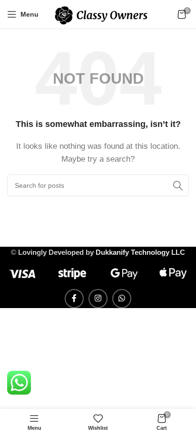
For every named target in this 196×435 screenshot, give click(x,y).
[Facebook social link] (74, 298)
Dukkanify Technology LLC (140, 252)
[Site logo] (100, 14)
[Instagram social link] (98, 298)
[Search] (178, 185)
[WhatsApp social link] (121, 298)
